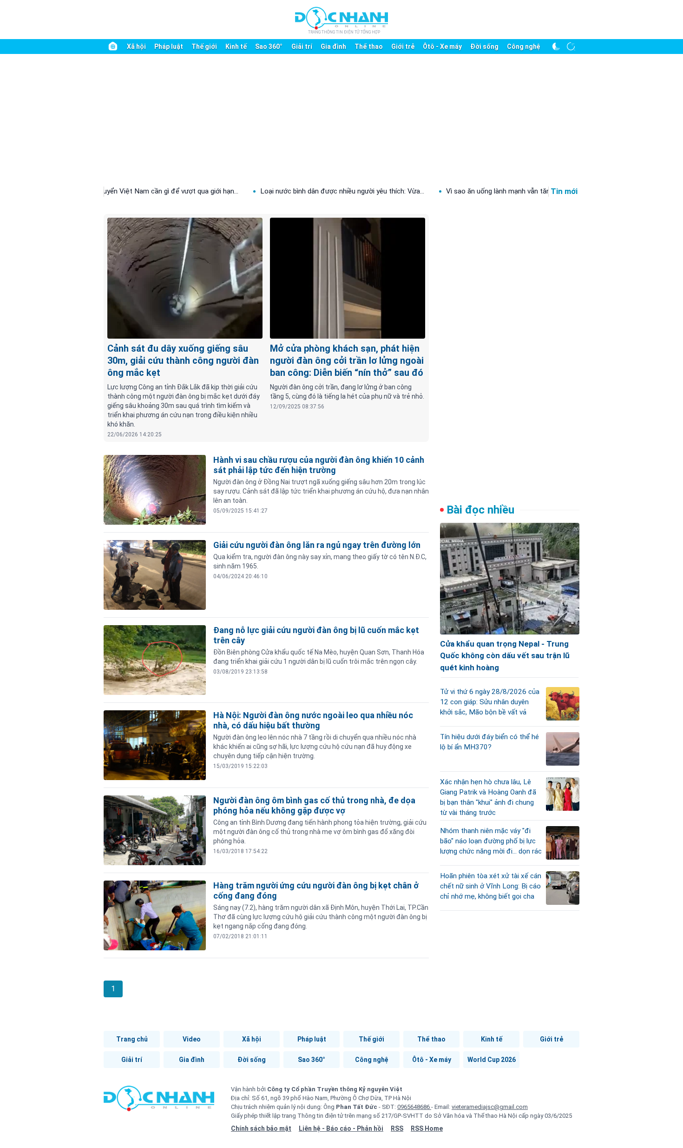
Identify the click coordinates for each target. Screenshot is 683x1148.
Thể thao (369, 46)
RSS (397, 1128)
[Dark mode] (556, 46)
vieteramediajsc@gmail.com (490, 1106)
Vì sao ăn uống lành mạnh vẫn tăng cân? (460, 191)
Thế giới (204, 46)
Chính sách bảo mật (261, 1128)
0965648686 (414, 1106)
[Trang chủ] (113, 46)
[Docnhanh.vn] (159, 1101)
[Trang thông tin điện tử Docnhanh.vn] (341, 20)
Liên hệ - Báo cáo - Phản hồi (341, 1128)
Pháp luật (168, 46)
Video (192, 1039)
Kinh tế (236, 46)
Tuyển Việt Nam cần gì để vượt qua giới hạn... (120, 191)
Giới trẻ (402, 46)
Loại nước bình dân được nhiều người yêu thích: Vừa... (294, 191)
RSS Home (427, 1128)
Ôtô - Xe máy (442, 46)
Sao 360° (268, 46)
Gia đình (333, 46)
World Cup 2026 (491, 1059)
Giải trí (301, 46)
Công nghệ (523, 46)
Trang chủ (132, 1039)
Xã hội (136, 46)
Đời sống (484, 46)
